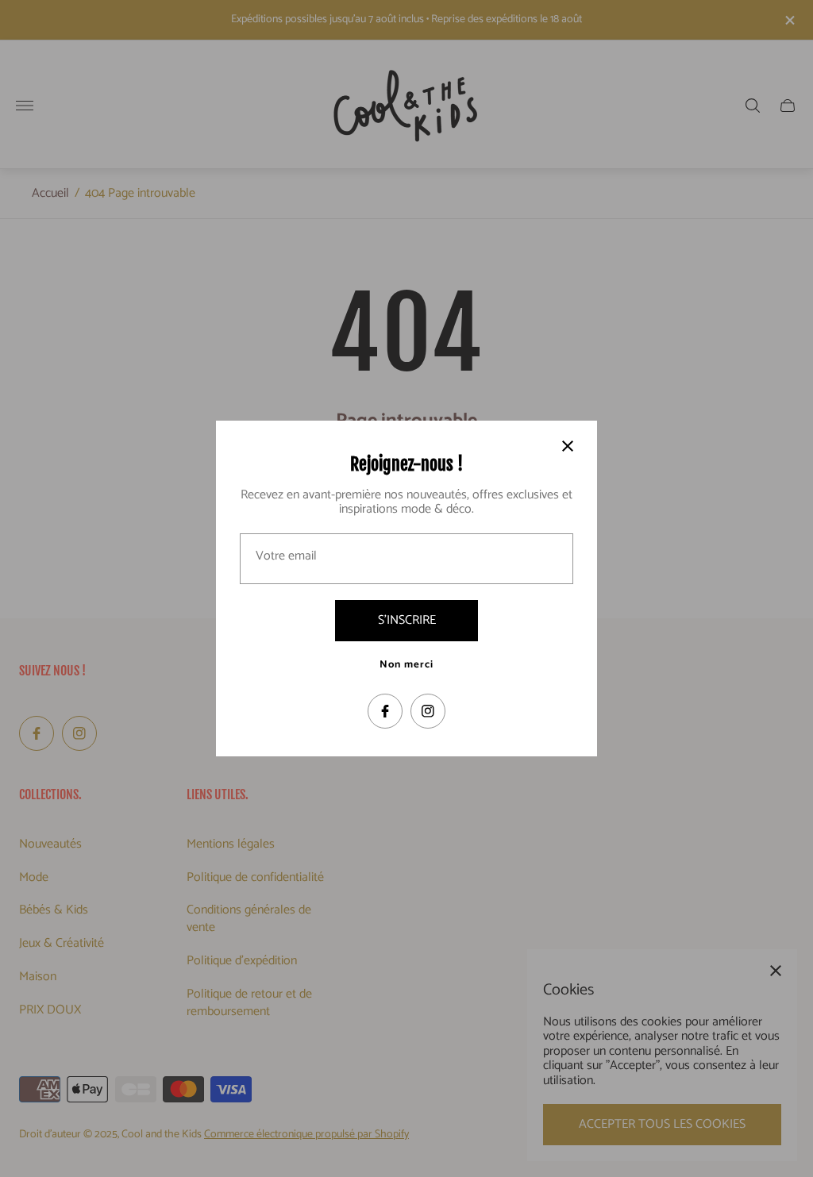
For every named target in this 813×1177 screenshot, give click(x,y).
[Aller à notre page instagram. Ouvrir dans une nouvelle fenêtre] (427, 711)
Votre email (286, 556)
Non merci (406, 665)
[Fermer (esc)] (567, 446)
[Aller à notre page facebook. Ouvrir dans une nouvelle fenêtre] (385, 711)
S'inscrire (407, 620)
